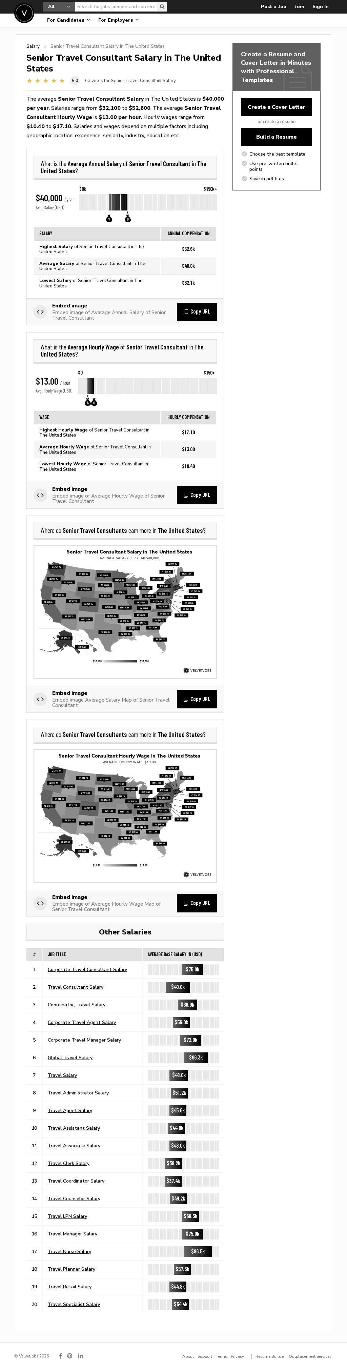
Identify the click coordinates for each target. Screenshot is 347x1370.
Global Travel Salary (70, 1057)
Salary (33, 46)
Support (205, 1356)
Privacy (237, 1356)
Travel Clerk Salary (68, 1163)
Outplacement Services (310, 1356)
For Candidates (66, 20)
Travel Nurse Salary (69, 1251)
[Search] (162, 7)
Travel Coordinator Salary (76, 1181)
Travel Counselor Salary (74, 1198)
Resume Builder (270, 1356)
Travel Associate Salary (74, 1145)
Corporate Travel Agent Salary (82, 1022)
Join (299, 6)
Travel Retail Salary (69, 1286)
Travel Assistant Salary (74, 1128)
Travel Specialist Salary (74, 1304)
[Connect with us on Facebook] (60, 1355)
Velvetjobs (24, 13)
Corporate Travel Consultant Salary (87, 969)
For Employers (116, 20)
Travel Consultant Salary (75, 987)
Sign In (320, 6)
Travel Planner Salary (71, 1269)
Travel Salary (62, 1075)
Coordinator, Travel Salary (76, 1004)
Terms (221, 1356)
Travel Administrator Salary (78, 1092)
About (188, 1356)
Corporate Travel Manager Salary (84, 1040)
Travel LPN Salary (67, 1216)
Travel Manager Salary (72, 1233)
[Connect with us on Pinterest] (70, 1355)
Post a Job (273, 6)
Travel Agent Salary (70, 1110)
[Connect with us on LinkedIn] (81, 1355)
